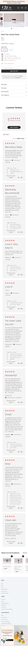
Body (2, 585)
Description (4, 84)
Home (2, 31)
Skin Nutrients (5, 91)
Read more (8, 212)
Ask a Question (5, 95)
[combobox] (19, 138)
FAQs (2, 615)
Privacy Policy (4, 617)
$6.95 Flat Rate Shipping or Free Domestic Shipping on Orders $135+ (14, 2)
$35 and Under (4, 589)
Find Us (2, 601)
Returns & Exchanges (5, 621)
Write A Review (14, 127)
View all (25, 552)
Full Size (4, 50)
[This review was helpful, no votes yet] (18, 177)
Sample (11, 50)
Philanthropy (3, 605)
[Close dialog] (26, 626)
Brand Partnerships (5, 603)
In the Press (3, 607)
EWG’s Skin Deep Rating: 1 (10, 60)
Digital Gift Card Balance (6, 623)
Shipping (3, 68)
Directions (3, 88)
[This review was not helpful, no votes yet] (21, 177)
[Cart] (22, 8)
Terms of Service (4, 619)
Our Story (3, 599)
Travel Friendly (4, 591)
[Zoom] (22, 24)
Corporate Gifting (4, 593)
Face (2, 583)
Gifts (2, 587)
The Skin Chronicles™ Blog (6, 609)
